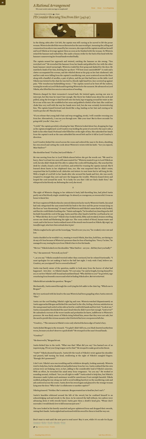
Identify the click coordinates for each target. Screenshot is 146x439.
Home (93, 8)
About (99, 8)
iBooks (57, 422)
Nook (50, 422)
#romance (46, 427)
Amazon (36, 422)
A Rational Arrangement (51, 5)
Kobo (44, 422)
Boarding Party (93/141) (42, 435)
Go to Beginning (108, 8)
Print (63, 422)
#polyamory (41, 427)
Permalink (52, 427)
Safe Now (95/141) (106, 435)
